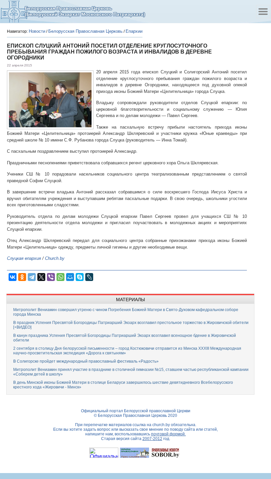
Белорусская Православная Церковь (85, 31)
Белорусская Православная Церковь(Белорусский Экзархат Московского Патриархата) (85, 11)
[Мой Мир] (70, 277)
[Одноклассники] (22, 277)
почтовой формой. (168, 434)
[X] (41, 277)
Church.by (54, 258)
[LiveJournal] (89, 277)
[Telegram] (32, 277)
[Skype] (80, 277)
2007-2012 (152, 438)
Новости (37, 31)
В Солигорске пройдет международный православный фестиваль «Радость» (86, 361)
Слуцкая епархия (24, 258)
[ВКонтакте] (13, 277)
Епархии (134, 31)
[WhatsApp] (60, 277)
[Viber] (51, 277)
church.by (161, 424)
